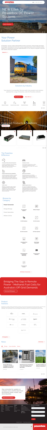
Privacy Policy (23, 406)
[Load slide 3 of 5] (21, 32)
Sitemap (15, 411)
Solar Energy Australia (27, 422)
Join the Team (7, 410)
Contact (2, 411)
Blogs (5, 346)
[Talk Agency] (31, 427)
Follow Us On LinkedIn (8, 397)
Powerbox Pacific (19, 422)
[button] (40, 2)
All (25, 271)
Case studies (12, 346)
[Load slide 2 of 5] (18, 32)
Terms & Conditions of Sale (25, 410)
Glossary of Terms (17, 410)
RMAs (15, 406)
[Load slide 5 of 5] (27, 32)
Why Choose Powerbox (9, 406)
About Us (4, 52)
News (18, 346)
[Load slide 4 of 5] (24, 32)
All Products (5, 125)
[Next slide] (45, 32)
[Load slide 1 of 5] (15, 32)
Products (2, 406)
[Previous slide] (43, 32)
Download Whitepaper (10, 291)
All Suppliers (5, 337)
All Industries (18, 96)
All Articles (40, 341)
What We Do (28, 96)
